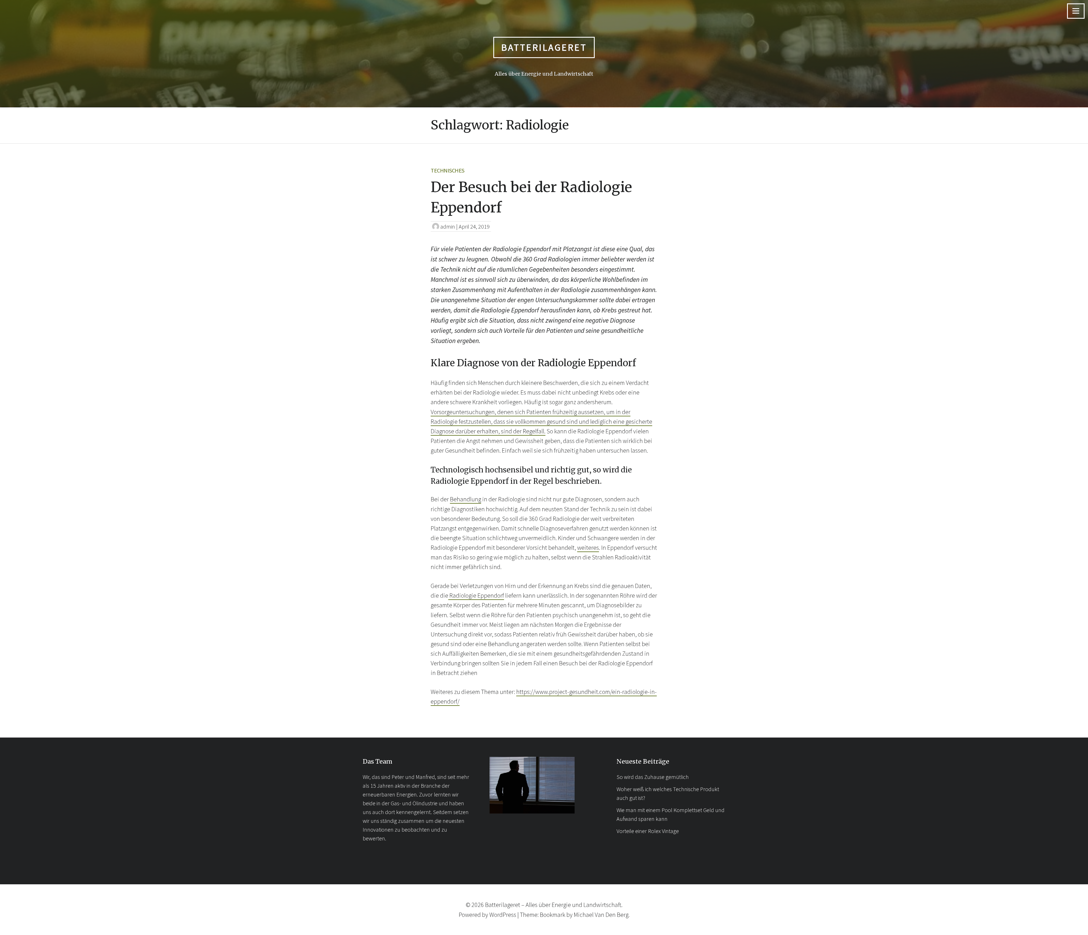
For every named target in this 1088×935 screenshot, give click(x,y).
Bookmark (552, 915)
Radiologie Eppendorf (476, 595)
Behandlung (465, 499)
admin (447, 226)
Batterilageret (544, 47)
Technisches (447, 170)
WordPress (502, 915)
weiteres (588, 547)
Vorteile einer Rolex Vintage (648, 830)
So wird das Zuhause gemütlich (653, 776)
